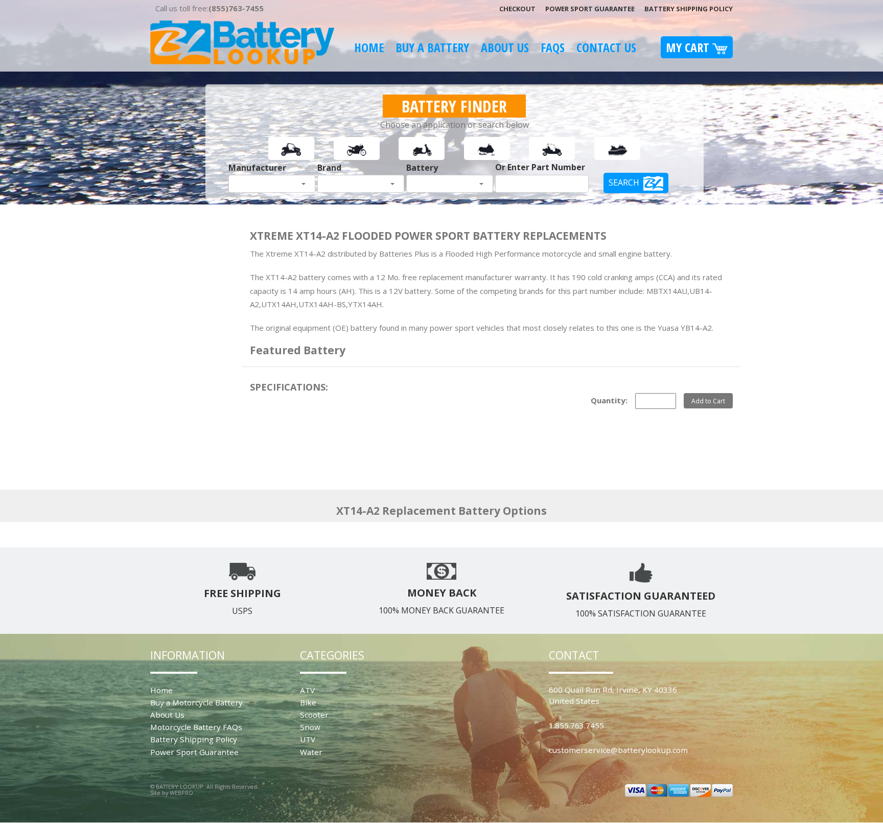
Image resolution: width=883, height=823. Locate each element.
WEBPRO (181, 792)
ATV (307, 690)
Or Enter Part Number (540, 167)
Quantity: (609, 400)
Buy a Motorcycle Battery (196, 702)
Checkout (517, 8)
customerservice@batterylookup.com (618, 750)
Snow (310, 727)
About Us (505, 47)
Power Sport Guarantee (590, 8)
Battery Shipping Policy (688, 8)
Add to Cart (708, 401)
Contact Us (606, 47)
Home (369, 47)
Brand (329, 167)
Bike (308, 702)
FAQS (553, 47)
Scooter (314, 715)
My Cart (689, 47)
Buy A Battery (432, 47)
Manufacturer (257, 167)
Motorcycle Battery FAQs (196, 727)
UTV (307, 739)
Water (311, 752)
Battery (422, 167)
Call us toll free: (209, 8)
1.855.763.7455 (576, 725)
